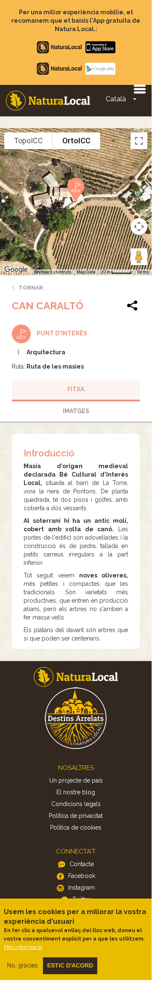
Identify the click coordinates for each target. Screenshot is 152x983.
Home (48, 101)
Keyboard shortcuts (53, 272)
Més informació (23, 947)
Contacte (81, 864)
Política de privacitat (76, 815)
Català (116, 99)
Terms (143, 272)
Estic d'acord (70, 965)
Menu (139, 88)
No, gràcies (22, 965)
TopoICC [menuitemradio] (28, 140)
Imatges (76, 411)
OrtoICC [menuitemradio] (76, 140)
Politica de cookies (75, 827)
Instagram (81, 887)
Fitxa (75, 389)
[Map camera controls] (139, 226)
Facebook (81, 875)
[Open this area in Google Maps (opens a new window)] (16, 269)
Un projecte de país (76, 780)
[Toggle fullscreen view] (139, 140)
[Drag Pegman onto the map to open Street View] (139, 256)
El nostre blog (75, 792)
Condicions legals (76, 804)
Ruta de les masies (55, 366)
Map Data (86, 272)
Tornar (31, 288)
